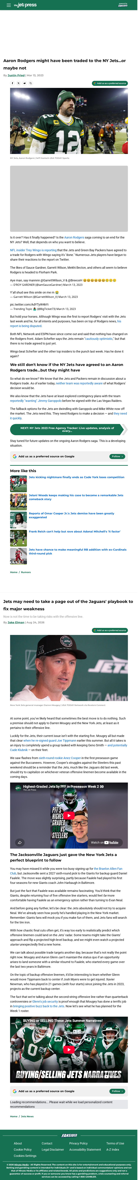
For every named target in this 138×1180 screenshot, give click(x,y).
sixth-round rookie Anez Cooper (60, 758)
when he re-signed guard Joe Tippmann (49, 740)
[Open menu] (9, 5)
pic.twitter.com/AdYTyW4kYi (29, 304)
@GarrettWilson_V (53, 280)
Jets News (27, 1116)
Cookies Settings (25, 1156)
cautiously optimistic (99, 338)
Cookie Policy (23, 1149)
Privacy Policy (78, 1143)
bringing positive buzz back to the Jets (38, 1006)
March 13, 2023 (72, 285)
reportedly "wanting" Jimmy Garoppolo (36, 401)
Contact (47, 1143)
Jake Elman (16, 622)
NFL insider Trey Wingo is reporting (33, 250)
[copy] (30, 83)
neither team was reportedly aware (79, 383)
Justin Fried (16, 75)
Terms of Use (115, 1143)
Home (14, 572)
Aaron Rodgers (74, 237)
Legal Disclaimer (53, 1149)
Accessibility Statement (85, 1149)
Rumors (26, 572)
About (18, 1143)
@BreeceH (75, 280)
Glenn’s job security (45, 1001)
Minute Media (21, 1164)
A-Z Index (112, 1149)
